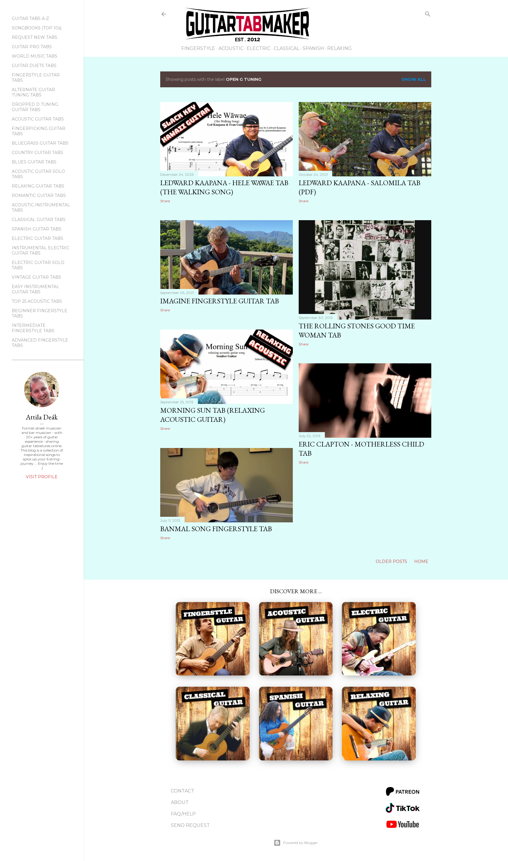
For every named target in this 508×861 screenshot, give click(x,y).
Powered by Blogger (300, 842)
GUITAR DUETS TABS (34, 65)
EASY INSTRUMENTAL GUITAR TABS (35, 289)
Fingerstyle (198, 48)
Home (421, 561)
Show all (414, 79)
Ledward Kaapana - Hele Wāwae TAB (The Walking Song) (224, 187)
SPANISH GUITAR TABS (36, 229)
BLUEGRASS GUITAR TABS (40, 143)
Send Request (190, 825)
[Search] (427, 15)
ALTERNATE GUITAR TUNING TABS (33, 92)
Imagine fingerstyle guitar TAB (219, 300)
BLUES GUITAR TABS (34, 162)
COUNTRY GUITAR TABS (37, 152)
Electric (258, 48)
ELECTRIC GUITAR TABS (37, 238)
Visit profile (42, 476)
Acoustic (230, 48)
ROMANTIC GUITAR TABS (39, 195)
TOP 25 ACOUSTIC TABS (37, 301)
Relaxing (339, 48)
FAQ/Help (183, 814)
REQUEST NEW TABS (34, 37)
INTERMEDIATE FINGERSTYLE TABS (33, 328)
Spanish (313, 48)
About (180, 802)
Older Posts (392, 561)
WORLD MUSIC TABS (34, 56)
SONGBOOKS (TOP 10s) (36, 28)
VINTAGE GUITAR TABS (36, 277)
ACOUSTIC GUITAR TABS (38, 119)
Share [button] (165, 201)
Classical (286, 48)
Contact (182, 791)
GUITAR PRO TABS (32, 46)
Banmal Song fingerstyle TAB (216, 528)
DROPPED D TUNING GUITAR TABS (35, 107)
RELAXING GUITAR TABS (38, 186)
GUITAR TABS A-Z (30, 18)
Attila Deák (42, 417)
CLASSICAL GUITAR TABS (39, 219)
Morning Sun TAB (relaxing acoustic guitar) (212, 415)
